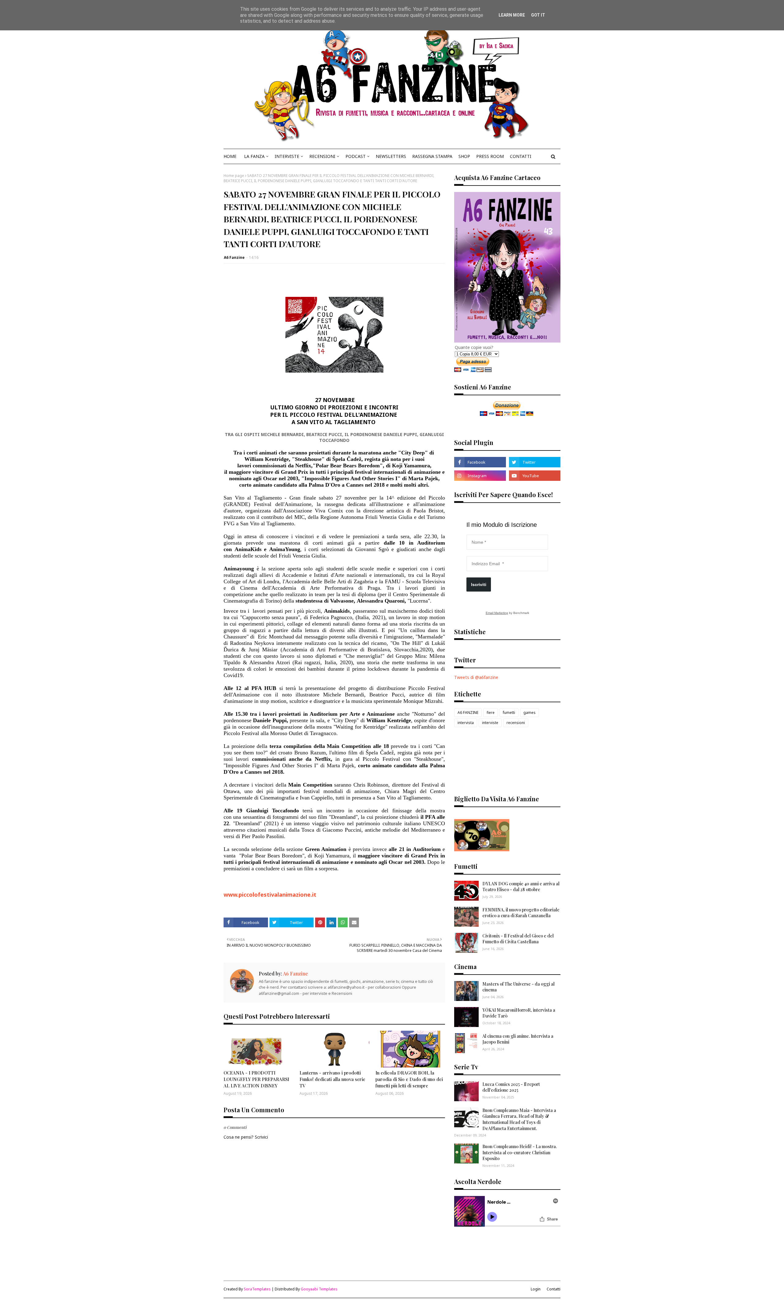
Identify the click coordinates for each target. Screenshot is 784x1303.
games (529, 712)
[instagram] (480, 475)
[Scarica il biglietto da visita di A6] (481, 850)
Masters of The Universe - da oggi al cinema (518, 987)
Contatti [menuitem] (520, 156)
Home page (234, 175)
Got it (538, 15)
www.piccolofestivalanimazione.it (270, 894)
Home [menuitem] (230, 156)
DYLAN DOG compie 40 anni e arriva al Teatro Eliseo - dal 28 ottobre (521, 887)
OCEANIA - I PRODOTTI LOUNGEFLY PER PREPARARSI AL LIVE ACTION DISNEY (256, 1079)
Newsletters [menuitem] (391, 156)
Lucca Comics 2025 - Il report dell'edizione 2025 (511, 1087)
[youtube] (534, 475)
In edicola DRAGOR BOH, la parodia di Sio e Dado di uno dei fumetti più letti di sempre (409, 1079)
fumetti (509, 712)
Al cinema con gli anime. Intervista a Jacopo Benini (517, 1039)
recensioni (516, 722)
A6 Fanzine (234, 257)
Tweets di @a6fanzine (476, 677)
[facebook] (480, 462)
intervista (466, 722)
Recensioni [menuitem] (322, 156)
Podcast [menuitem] (355, 156)
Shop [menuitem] (464, 156)
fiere (491, 712)
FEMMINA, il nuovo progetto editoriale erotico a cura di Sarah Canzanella (521, 913)
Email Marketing (497, 613)
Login (536, 1289)
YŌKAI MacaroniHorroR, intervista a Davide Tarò (518, 1013)
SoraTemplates (257, 1289)
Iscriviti (478, 584)
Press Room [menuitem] (490, 156)
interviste (490, 722)
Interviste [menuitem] (287, 156)
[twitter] (534, 462)
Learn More (512, 15)
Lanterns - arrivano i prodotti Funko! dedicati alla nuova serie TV (332, 1079)
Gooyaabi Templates (319, 1289)
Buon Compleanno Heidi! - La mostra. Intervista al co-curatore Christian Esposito (519, 1152)
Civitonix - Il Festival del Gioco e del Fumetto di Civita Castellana (518, 939)
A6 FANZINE (468, 712)
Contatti (553, 1289)
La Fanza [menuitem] (254, 156)
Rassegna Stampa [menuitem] (432, 156)
